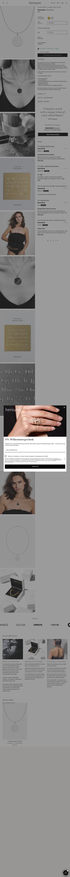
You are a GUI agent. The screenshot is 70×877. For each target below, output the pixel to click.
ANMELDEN (35, 466)
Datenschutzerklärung (9, 461)
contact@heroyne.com (57, 459)
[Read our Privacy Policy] (64, 459)
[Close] (64, 407)
